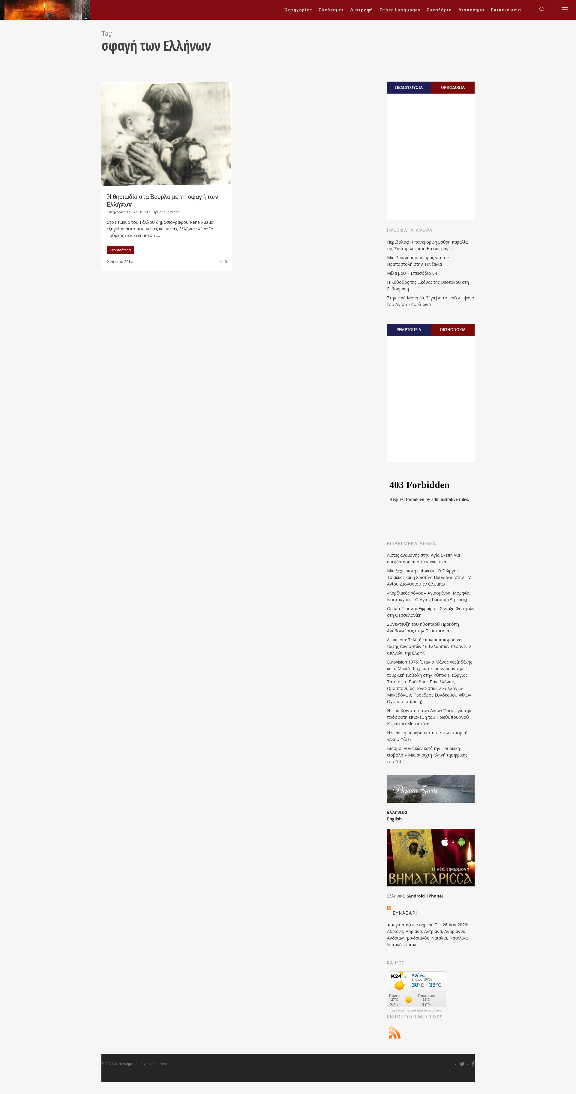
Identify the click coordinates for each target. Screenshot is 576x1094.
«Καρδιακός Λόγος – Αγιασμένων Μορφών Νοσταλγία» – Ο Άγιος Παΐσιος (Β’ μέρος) (429, 596)
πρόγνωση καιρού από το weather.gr (417, 1010)
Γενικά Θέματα (139, 212)
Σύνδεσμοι (331, 10)
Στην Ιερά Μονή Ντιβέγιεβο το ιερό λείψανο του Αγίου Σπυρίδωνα (430, 301)
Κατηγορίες (298, 10)
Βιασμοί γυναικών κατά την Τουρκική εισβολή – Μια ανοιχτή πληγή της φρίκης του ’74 (427, 754)
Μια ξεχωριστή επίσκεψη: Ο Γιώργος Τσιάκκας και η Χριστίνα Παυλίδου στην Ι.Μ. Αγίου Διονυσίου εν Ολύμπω (429, 577)
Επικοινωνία (506, 10)
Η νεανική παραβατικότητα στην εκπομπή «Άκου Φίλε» (427, 736)
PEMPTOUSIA (409, 329)
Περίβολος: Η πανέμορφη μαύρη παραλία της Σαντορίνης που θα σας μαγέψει (427, 245)
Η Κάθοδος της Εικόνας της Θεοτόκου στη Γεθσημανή (428, 285)
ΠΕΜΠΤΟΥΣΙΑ (409, 87)
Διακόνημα (471, 10)
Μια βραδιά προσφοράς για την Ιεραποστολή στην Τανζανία (418, 261)
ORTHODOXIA (453, 329)
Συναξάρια (439, 10)
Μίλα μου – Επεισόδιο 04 (412, 273)
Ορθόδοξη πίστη (165, 212)
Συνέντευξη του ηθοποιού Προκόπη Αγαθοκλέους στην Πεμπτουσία (423, 627)
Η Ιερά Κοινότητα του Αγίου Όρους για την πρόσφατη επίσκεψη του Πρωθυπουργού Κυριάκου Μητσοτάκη (429, 717)
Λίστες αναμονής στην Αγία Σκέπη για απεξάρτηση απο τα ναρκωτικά (423, 558)
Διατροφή (361, 10)
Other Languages (400, 10)
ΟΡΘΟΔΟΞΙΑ (453, 87)
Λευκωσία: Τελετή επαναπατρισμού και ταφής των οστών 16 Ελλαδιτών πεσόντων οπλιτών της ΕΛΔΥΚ (429, 646)
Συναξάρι (405, 913)
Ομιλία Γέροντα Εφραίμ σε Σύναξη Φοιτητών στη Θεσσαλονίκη (431, 612)
